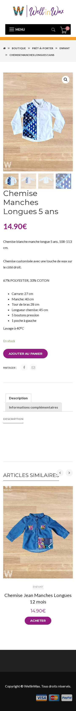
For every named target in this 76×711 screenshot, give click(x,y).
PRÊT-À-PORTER (42, 48)
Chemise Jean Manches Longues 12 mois (38, 598)
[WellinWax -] (38, 11)
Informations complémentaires (33, 407)
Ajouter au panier (25, 354)
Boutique (19, 48)
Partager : (9, 367)
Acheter (38, 621)
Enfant (65, 48)
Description (18, 398)
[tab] (18, 398)
